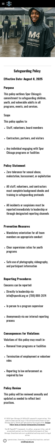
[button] (3, 3)
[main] (27, 235)
